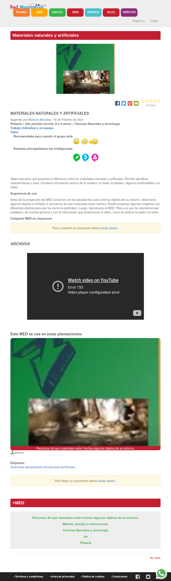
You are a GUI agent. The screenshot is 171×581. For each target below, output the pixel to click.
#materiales (52, 467)
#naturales (17, 467)
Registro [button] (139, 21)
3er (85, 536)
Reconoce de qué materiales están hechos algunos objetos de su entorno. (85, 518)
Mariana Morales (39, 119)
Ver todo (155, 558)
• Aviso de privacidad (61, 576)
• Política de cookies (92, 576)
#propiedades (34, 467)
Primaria (85, 543)
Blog (111, 12)
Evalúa (57, 12)
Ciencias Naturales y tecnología (85, 530)
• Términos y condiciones (28, 576)
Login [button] (154, 21)
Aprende (93, 12)
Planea (21, 12)
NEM (75, 12)
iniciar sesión (109, 228)
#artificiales (67, 467)
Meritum (129, 12)
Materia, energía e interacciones (85, 524)
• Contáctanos (119, 576)
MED (39, 12)
